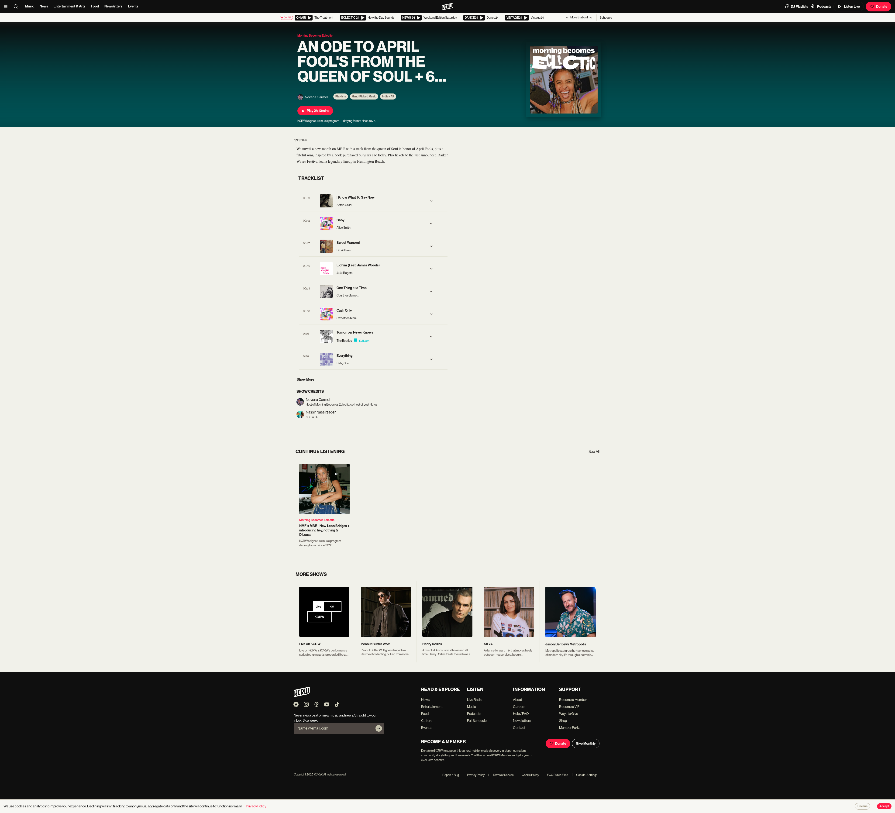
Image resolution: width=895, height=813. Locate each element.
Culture (426, 721)
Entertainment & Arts (69, 6)
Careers (519, 707)
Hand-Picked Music (364, 96)
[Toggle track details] (431, 201)
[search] (17, 6)
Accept (884, 806)
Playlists (340, 96)
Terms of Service (501, 775)
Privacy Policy (474, 775)
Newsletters (113, 6)
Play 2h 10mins (318, 111)
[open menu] (7, 6)
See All (594, 451)
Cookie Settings (587, 775)
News (44, 6)
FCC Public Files (555, 775)
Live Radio (474, 700)
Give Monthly (586, 743)
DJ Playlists (799, 6)
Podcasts (824, 6)
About (517, 700)
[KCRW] (302, 696)
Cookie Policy (528, 775)
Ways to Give (568, 714)
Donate (881, 6)
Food (95, 6)
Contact (519, 728)
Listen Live (852, 6)
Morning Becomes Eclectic (316, 520)
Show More (305, 379)
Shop (563, 721)
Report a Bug (450, 775)
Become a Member (573, 700)
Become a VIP (569, 707)
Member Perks (569, 728)
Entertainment (432, 707)
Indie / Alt (388, 96)
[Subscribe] (378, 728)
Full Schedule (477, 721)
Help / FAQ (521, 714)
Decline (862, 806)
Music (29, 6)
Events (133, 6)
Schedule (606, 17)
